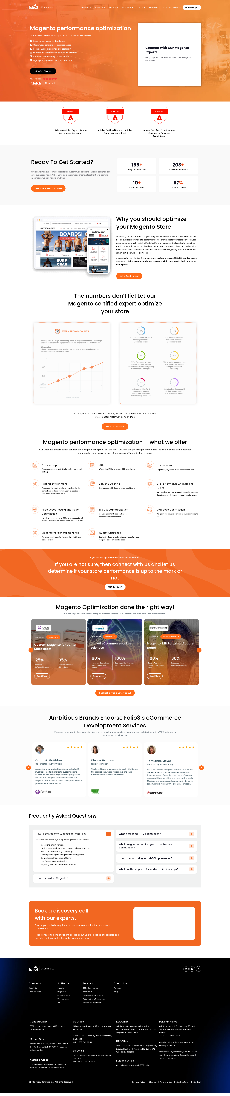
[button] (31, 650)
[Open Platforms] (133, 7)
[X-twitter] (198, 969)
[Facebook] (192, 969)
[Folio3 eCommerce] (46, 7)
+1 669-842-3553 (173, 7)
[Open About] (144, 7)
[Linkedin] (186, 969)
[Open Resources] (160, 7)
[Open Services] (90, 7)
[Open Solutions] (104, 7)
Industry (112, 7)
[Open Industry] (118, 7)
